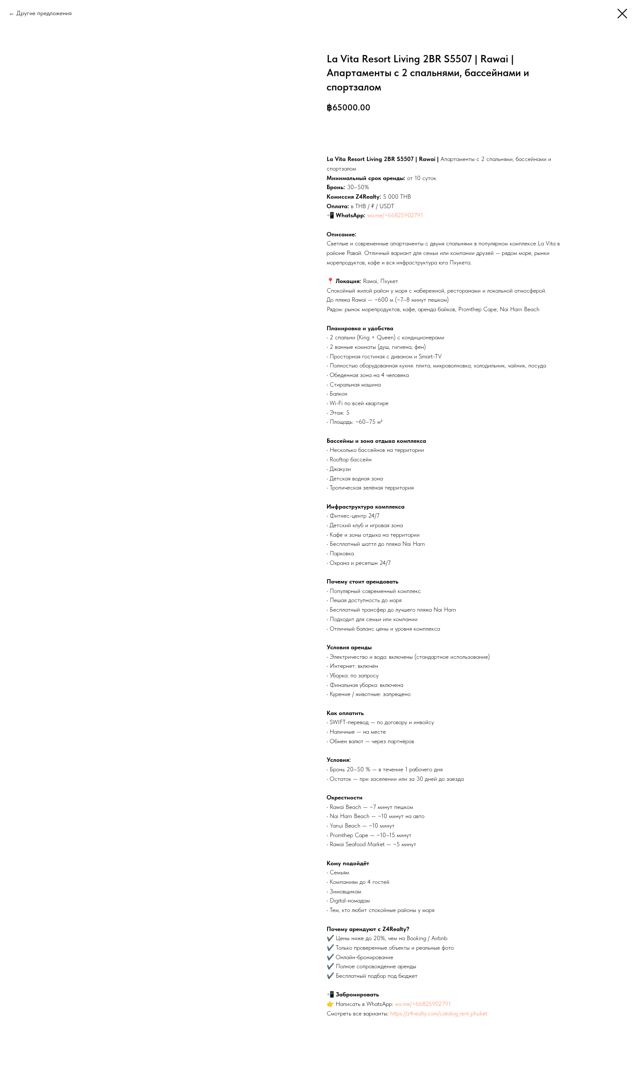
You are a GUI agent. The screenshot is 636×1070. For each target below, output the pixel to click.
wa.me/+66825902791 (395, 215)
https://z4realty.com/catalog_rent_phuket (438, 1013)
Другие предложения (44, 13)
